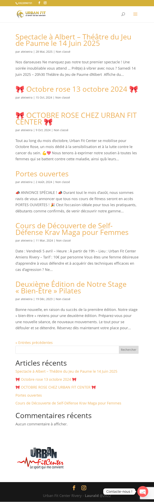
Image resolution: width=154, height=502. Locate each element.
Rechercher (128, 350)
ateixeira (26, 51)
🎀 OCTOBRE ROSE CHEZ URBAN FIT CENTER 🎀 (76, 118)
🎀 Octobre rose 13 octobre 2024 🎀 (76, 89)
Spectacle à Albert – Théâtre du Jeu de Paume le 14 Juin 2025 (73, 40)
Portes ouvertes (42, 174)
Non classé (63, 51)
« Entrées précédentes (34, 342)
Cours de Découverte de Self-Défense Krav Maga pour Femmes (72, 229)
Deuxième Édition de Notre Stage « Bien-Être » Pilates (71, 287)
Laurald (92, 495)
